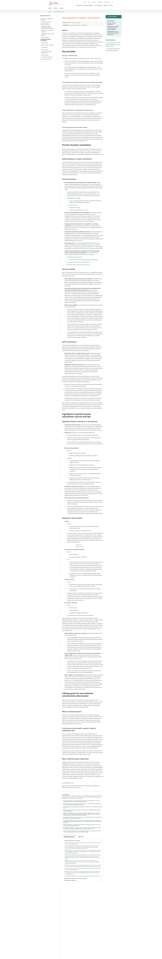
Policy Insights (98, 5)
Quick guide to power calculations (46, 40)
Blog (84, 2)
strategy (81, 806)
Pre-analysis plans (44, 49)
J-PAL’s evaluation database (76, 200)
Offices (55, 8)
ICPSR (86, 210)
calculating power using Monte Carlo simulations (84, 248)
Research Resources (88, 5)
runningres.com (67, 848)
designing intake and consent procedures (88, 830)
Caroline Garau (84, 25)
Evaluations (79, 5)
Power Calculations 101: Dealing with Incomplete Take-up (77, 800)
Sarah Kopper (72, 25)
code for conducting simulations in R (77, 246)
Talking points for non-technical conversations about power (113, 33)
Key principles (111, 20)
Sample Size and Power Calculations (76, 860)
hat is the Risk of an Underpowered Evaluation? (75, 803)
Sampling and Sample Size (80, 842)
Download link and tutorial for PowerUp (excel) (78, 262)
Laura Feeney (77, 22)
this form (79, 787)
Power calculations (45, 37)
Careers (88, 2)
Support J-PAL (107, 2)
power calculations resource (89, 47)
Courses (94, 2)
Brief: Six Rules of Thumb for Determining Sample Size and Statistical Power (113, 44)
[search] (112, 2)
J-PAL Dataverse (73, 205)
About (50, 8)
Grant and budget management (47, 45)
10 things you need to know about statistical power (77, 850)
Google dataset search (75, 207)
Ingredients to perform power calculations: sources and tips (113, 28)
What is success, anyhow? (74, 817)
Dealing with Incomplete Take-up (76, 827)
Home (50, 11)
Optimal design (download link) (74, 257)
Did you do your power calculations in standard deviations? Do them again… (84, 820)
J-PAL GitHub (92, 245)
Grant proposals (44, 42)
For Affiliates (99, 2)
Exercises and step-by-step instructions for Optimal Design (84, 259)
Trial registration (44, 47)
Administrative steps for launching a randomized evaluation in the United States (47, 27)
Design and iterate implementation (72, 806)
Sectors (61, 8)
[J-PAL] (55, 3)
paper (75, 824)
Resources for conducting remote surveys (46, 52)
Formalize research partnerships (71, 810)
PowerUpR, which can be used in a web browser (78, 264)
